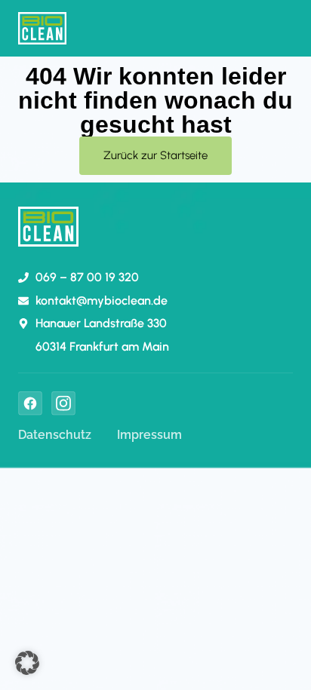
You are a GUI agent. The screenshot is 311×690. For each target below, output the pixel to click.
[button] (27, 663)
